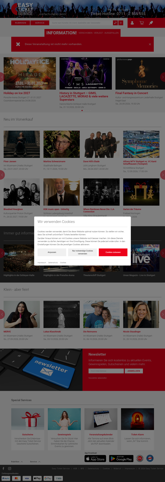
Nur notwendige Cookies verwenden (82, 252)
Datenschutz (53, 263)
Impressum (42, 263)
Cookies (63, 263)
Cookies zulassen (113, 252)
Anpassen (52, 252)
